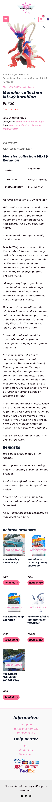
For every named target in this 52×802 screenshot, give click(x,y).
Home (6, 74)
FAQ (26, 746)
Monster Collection (15, 87)
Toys (14, 74)
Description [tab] (10, 142)
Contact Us (26, 750)
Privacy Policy (26, 732)
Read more (11, 582)
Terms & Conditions (26, 728)
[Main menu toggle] (6, 19)
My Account (26, 754)
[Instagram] (30, 796)
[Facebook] (22, 796)
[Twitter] (26, 796)
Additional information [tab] (17, 149)
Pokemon (37, 125)
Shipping (26, 724)
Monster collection (19, 125)
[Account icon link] (48, 19)
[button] (34, 19)
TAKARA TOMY (10, 129)
